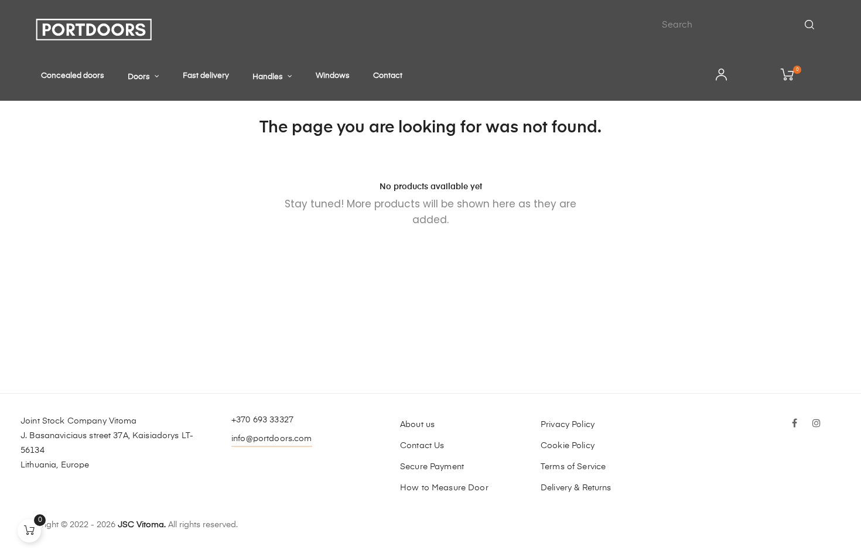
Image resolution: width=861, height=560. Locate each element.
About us (417, 425)
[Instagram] (816, 424)
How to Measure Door (444, 488)
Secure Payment (432, 467)
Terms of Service (573, 467)
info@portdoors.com (271, 439)
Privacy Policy (567, 425)
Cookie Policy (567, 446)
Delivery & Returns (576, 488)
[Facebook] (794, 424)
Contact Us (422, 446)
